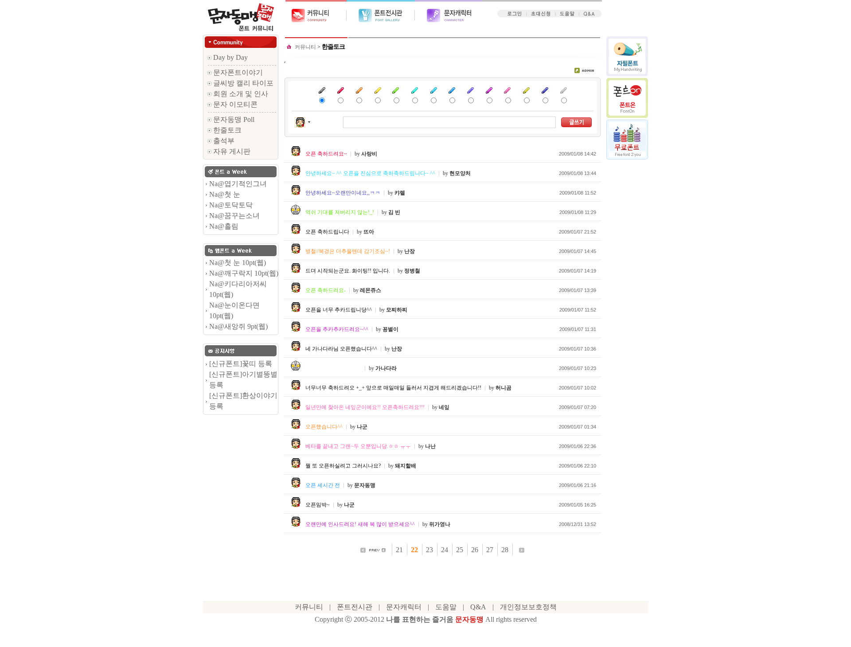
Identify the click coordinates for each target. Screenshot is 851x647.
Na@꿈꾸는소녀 (234, 215)
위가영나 (439, 524)
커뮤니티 (306, 47)
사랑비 (369, 154)
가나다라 (386, 368)
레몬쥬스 (370, 290)
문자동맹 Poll (232, 119)
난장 (409, 251)
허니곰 (503, 388)
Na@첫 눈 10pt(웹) (237, 262)
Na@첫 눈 (224, 194)
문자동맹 (364, 485)
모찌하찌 (396, 310)
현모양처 (460, 173)
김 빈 (394, 212)
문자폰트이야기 (237, 72)
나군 (362, 427)
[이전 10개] (377, 549)
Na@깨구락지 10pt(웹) (243, 273)
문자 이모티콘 (234, 104)
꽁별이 (390, 329)
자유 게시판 (230, 151)
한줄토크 (226, 130)
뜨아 (368, 232)
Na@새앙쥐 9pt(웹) (238, 326)
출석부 (222, 140)
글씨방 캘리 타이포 (242, 83)
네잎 (444, 407)
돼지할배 (405, 466)
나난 (430, 446)
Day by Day (229, 57)
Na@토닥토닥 (231, 205)
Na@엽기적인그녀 (238, 183)
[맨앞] (363, 549)
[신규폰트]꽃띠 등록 (240, 363)
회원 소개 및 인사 (239, 93)
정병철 (412, 271)
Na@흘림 (223, 226)
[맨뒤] (521, 549)
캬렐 (399, 193)
